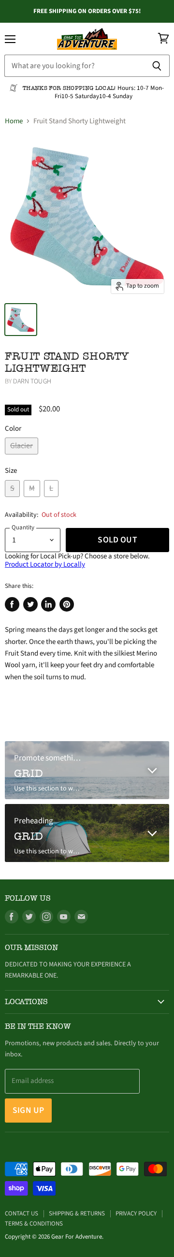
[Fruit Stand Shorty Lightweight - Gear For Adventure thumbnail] (20, 319)
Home (14, 121)
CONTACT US (21, 1213)
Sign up (28, 1110)
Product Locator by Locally (45, 564)
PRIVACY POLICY (136, 1213)
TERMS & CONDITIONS (34, 1223)
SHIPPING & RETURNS (77, 1213)
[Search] (157, 66)
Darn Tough (32, 381)
